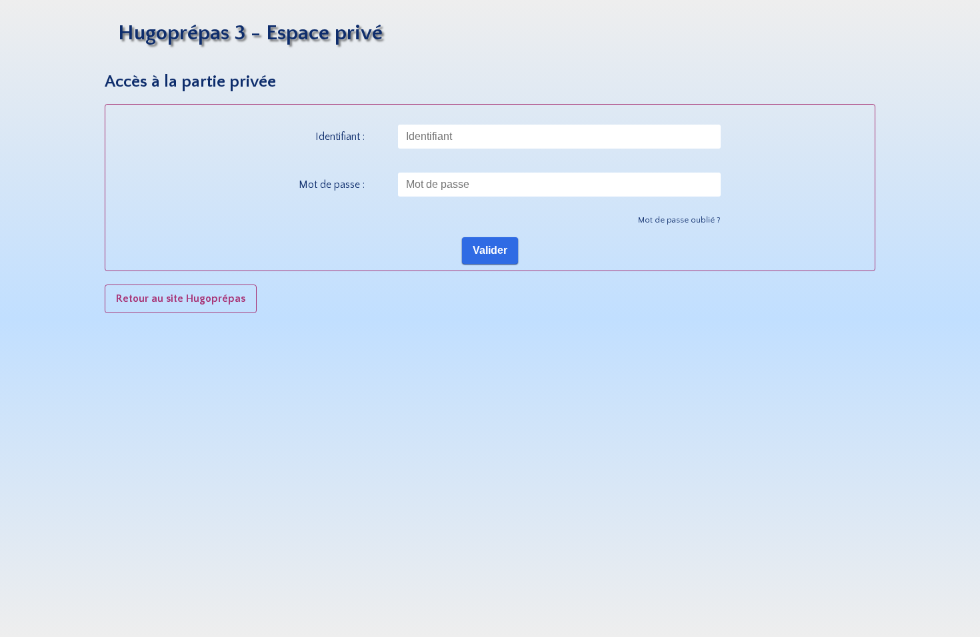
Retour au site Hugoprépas (180, 299)
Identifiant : (340, 137)
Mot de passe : (332, 185)
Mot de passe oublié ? (679, 220)
